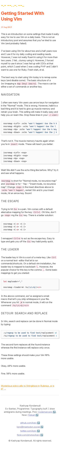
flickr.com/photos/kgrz (28, 435)
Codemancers (45, 412)
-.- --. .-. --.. (12, 5)
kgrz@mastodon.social (28, 426)
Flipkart (31, 415)
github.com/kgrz (28, 422)
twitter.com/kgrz (28, 430)
